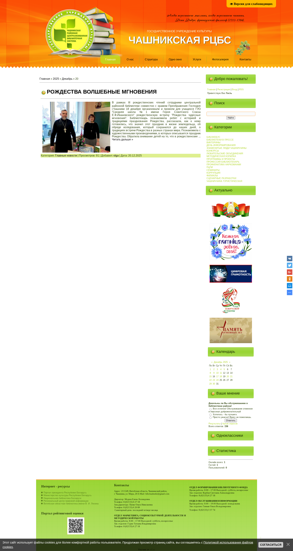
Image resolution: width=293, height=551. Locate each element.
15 (210, 376)
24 (217, 380)
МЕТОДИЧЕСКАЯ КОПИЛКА (221, 156)
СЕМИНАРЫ (213, 170)
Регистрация (223, 89)
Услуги (197, 59)
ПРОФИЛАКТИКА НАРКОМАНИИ (224, 164)
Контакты (245, 59)
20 (228, 376)
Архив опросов (230, 423)
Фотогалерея (220, 59)
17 (217, 376)
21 (231, 376)
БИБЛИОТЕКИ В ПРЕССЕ (220, 140)
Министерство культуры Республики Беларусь (68, 495)
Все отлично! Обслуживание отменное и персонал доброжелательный (231, 410)
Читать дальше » (122, 139)
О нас (130, 59)
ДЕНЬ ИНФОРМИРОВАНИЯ (221, 145)
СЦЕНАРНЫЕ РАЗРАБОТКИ (221, 178)
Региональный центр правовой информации (66, 501)
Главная (110, 59)
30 (214, 383)
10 (217, 373)
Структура (151, 59)
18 (221, 376)
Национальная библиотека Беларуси (62, 498)
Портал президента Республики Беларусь (65, 492)
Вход (234, 89)
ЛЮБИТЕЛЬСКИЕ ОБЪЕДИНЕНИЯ (225, 153)
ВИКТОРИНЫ (213, 142)
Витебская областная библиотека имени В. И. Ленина (71, 503)
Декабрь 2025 (221, 362)
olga (116, 155)
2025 (56, 78)
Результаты (214, 423)
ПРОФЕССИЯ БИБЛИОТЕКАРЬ (223, 162)
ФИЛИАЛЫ (212, 175)
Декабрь (67, 78)
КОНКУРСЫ (213, 151)
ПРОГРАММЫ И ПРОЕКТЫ (221, 159)
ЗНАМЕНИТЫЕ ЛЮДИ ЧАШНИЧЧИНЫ (227, 148)
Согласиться (270, 544)
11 (221, 373)
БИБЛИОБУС (213, 137)
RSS (241, 89)
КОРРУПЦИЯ (213, 173)
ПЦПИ (210, 167)
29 (210, 383)
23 (214, 380)
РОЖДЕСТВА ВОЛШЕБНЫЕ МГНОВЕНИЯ (102, 92)
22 (210, 380)
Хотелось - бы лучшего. (225, 414)
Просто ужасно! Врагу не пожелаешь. (232, 417)
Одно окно (175, 59)
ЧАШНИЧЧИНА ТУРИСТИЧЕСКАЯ (224, 181)
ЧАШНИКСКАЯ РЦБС (180, 40)
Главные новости (66, 155)
